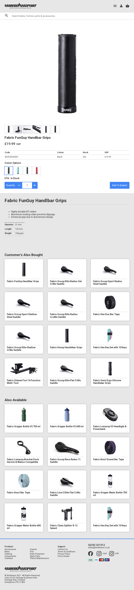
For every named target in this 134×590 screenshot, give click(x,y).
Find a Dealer (63, 556)
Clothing (8, 554)
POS (32, 552)
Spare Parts (35, 556)
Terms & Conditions (66, 552)
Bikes (7, 552)
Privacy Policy (64, 554)
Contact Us (63, 549)
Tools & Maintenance (39, 558)
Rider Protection (37, 554)
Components (10, 556)
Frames (33, 549)
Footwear (9, 558)
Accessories (10, 549)
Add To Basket (119, 185)
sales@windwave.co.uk (98, 548)
